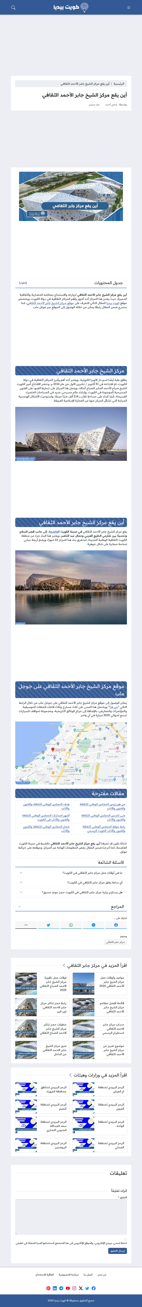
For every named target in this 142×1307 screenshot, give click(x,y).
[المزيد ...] (26, 925)
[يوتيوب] (67, 1288)
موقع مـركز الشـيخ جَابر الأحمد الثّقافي (50, 303)
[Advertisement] (71, 43)
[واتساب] (71, 925)
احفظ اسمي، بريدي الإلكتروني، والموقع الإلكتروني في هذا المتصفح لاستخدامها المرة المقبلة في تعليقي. (71, 1243)
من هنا (114, 707)
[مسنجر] (93, 925)
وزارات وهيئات (87, 1075)
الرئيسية (119, 83)
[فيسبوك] (116, 925)
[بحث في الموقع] (13, 7)
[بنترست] (48, 1288)
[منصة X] (80, 1288)
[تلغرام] (61, 1288)
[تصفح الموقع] (129, 7)
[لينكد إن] (55, 1288)
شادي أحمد (111, 104)
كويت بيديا (112, 303)
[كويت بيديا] (71, 7)
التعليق (122, 1197)
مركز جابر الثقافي (115, 942)
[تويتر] (48, 925)
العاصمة (54, 531)
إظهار (23, 282)
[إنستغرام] (74, 1288)
